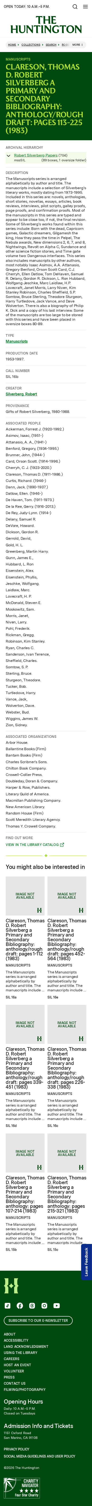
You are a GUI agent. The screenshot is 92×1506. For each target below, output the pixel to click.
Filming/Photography (25, 1390)
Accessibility (16, 1340)
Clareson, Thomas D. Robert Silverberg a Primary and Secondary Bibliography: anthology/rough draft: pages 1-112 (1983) (25, 939)
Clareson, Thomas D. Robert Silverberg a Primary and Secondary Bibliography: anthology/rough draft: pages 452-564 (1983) (66, 939)
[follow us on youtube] (56, 1306)
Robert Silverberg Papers (36, 155)
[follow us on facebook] (19, 1306)
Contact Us (14, 1383)
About (10, 1334)
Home (12, 45)
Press (9, 1377)
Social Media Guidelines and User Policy (39, 1456)
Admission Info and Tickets (38, 1426)
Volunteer (14, 1371)
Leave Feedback (86, 1262)
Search (51, 45)
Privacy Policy (16, 1449)
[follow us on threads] (31, 1306)
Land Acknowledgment (26, 1346)
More (76, 44)
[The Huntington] (46, 24)
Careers (11, 1359)
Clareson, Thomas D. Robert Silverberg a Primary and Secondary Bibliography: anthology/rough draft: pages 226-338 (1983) (66, 1068)
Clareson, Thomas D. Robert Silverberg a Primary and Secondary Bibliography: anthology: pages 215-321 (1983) (66, 1194)
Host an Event (17, 1365)
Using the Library (20, 1353)
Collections (30, 45)
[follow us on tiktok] (7, 1306)
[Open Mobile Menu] (85, 6)
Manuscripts (17, 341)
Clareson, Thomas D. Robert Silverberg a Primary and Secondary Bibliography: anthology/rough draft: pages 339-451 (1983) (25, 1068)
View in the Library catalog (32, 845)
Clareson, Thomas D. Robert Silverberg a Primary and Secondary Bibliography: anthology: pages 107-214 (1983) (25, 1194)
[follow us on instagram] (44, 1306)
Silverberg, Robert (21, 394)
